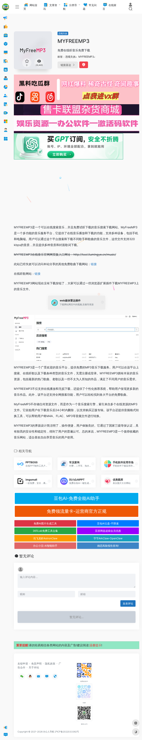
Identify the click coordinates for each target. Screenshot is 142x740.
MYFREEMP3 (86, 56)
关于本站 (34, 667)
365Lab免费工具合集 (45, 530)
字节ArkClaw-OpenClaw (108, 538)
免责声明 (36, 663)
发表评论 (128, 603)
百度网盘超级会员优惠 (108, 530)
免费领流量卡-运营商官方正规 (76, 511)
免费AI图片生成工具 (45, 523)
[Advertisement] (76, 194)
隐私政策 (50, 663)
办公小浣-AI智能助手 (45, 545)
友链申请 (23, 663)
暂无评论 (26, 556)
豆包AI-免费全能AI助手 (76, 498)
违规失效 (62, 33)
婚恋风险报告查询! (108, 545)
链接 (94, 264)
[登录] (130, 5)
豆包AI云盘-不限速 (108, 523)
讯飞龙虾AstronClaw (45, 538)
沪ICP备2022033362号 (67, 731)
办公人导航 (48, 731)
